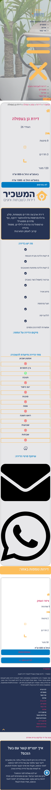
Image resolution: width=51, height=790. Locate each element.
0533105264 (24, 652)
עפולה (26, 104)
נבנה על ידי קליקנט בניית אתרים (38, 737)
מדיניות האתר (41, 715)
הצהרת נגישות (41, 718)
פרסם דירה (42, 712)
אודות (44, 27)
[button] (38, 58)
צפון (32, 104)
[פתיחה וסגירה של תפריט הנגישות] (47, 773)
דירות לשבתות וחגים (38, 21)
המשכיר (46, 104)
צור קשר (42, 30)
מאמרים (43, 24)
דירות (38, 104)
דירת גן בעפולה (25, 119)
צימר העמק (43, 601)
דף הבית (43, 689)
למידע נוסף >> (25, 660)
